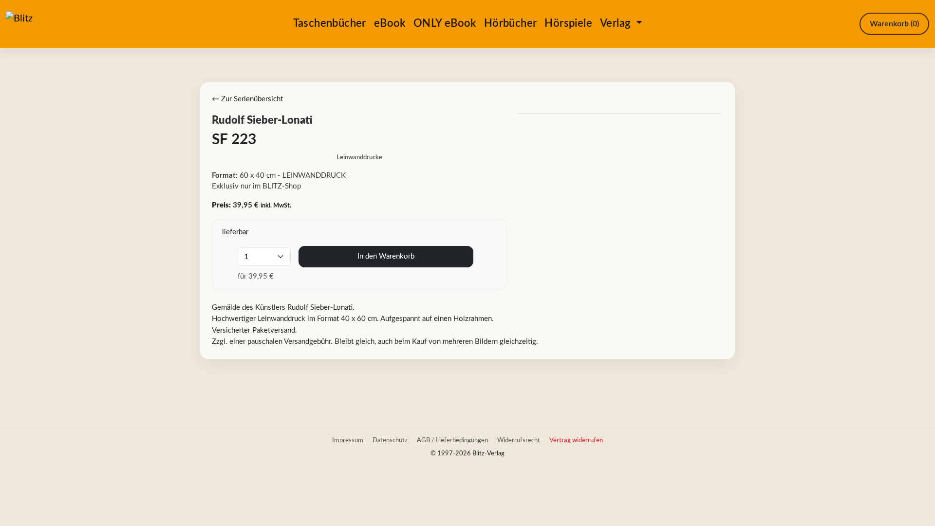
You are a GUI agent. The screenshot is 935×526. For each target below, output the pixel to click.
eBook (390, 23)
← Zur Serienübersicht (247, 99)
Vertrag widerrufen (576, 440)
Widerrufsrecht (518, 440)
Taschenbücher (329, 23)
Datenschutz (390, 440)
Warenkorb (894, 24)
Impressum (347, 440)
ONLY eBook (444, 23)
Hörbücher (510, 23)
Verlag (617, 23)
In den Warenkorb (385, 256)
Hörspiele (568, 23)
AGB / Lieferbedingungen (452, 440)
